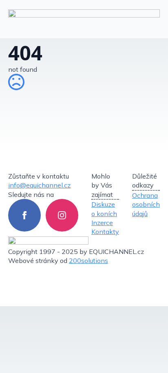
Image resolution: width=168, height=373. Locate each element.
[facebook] (24, 215)
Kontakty (105, 231)
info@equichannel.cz (39, 185)
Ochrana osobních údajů (146, 204)
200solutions (88, 260)
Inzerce (102, 223)
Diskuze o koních (104, 208)
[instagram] (62, 215)
